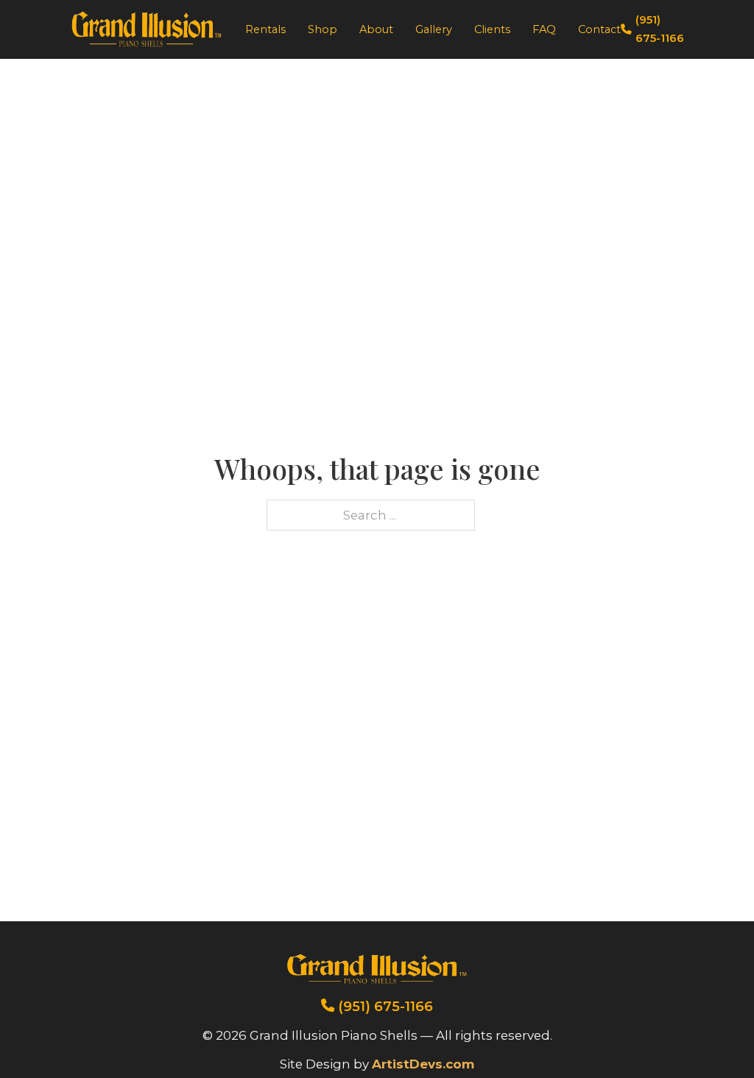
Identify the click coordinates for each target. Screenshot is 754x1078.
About (376, 29)
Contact (599, 29)
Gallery (433, 29)
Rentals (265, 29)
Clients (492, 29)
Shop (322, 29)
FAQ (544, 29)
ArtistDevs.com (423, 1064)
